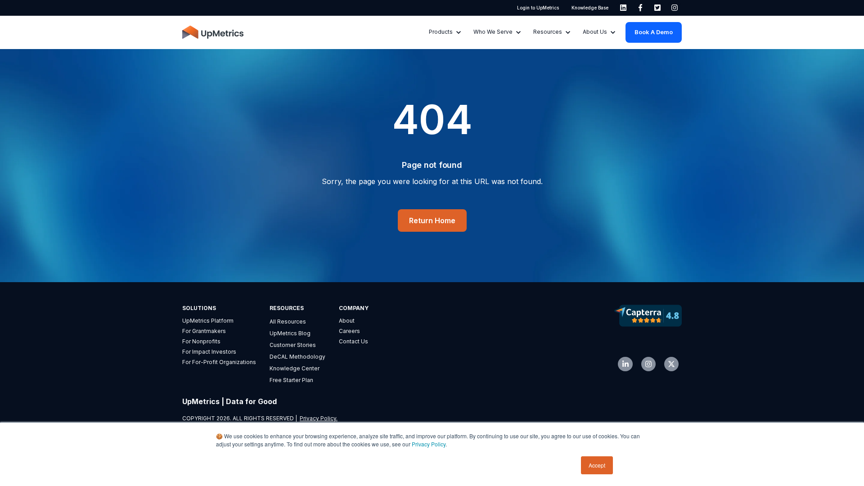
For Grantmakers (204, 331)
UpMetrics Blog (290, 333)
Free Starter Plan (291, 380)
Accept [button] (597, 465)
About (347, 320)
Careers (349, 331)
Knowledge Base (590, 7)
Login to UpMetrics (538, 7)
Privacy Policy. (319, 418)
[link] (623, 7)
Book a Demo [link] (653, 32)
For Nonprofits (201, 341)
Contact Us (353, 341)
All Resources (288, 321)
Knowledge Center (295, 368)
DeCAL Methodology (297, 356)
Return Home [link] (432, 220)
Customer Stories (293, 345)
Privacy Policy (429, 444)
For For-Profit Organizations (219, 362)
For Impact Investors (209, 351)
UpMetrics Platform (208, 320)
